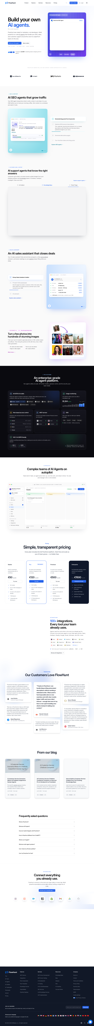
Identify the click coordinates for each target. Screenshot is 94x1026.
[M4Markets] (56, 76)
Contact (75, 978)
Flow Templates (23, 983)
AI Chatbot (7, 984)
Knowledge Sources (24, 986)
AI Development (41, 980)
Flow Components (24, 980)
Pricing (55, 2)
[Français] (56, 1015)
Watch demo (11, 352)
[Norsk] (68, 1015)
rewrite (73, 37)
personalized (44, 257)
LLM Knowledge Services (43, 992)
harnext (7, 993)
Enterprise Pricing (79, 581)
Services (41, 2)
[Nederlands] (66, 1015)
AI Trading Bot (8, 987)
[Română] (75, 1015)
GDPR (74, 992)
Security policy (76, 986)
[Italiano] (58, 1015)
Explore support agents (79, 180)
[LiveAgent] (33, 76)
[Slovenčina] (78, 1015)
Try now (15, 581)
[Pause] (10, 150)
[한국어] (63, 1015)
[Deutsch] (46, 1015)
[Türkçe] (83, 1015)
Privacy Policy (76, 983)
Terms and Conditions (78, 980)
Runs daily (66, 54)
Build (61, 54)
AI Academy (58, 986)
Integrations (22, 978)
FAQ (56, 983)
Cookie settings (76, 995)
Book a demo (26, 43)
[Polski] (70, 1015)
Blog (57, 978)
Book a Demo (73, 2)
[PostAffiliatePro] (15, 76)
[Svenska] (80, 1015)
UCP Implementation (42, 995)
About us (75, 975)
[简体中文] (88, 1015)
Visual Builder (23, 989)
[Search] (67, 3)
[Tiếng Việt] (85, 1015)
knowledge (23, 178)
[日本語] (61, 1015)
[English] (48, 1015)
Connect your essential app (46, 890)
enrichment (24, 289)
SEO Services (41, 989)
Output (72, 54)
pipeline (31, 259)
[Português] (73, 1015)
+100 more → (75, 645)
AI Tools (7, 978)
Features (33, 2)
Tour (6, 976)
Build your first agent (14, 43)
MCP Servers (23, 975)
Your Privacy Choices (80, 997)
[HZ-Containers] (78, 76)
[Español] (51, 1015)
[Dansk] (43, 1015)
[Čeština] (41, 1015)
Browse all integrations (56, 652)
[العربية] (38, 1015)
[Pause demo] (50, 54)
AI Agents (7, 981)
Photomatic (7, 990)
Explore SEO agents (57, 144)
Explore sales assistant (15, 298)
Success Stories (59, 989)
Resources (48, 2)
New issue (82, 489)
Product (26, 2)
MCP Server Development (43, 975)
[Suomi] (53, 1015)
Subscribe (85, 1007)
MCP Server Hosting (42, 978)
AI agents (22, 34)
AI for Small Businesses (43, 986)
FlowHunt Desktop (24, 992)
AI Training (40, 983)
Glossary (57, 980)
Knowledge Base (59, 975)
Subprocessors (76, 989)
